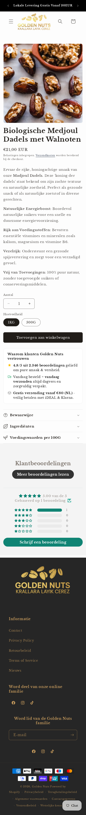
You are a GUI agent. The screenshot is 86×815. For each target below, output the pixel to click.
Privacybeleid (33, 792)
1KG (11, 322)
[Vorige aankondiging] (8, 6)
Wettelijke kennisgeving (57, 805)
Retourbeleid (20, 651)
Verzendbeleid (26, 805)
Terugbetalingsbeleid (62, 792)
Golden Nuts (40, 786)
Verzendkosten (45, 155)
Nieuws (15, 671)
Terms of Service (23, 661)
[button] (11, 21)
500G (31, 322)
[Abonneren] (72, 735)
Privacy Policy (21, 640)
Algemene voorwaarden (31, 798)
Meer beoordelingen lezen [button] (43, 474)
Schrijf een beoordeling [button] (43, 542)
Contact (15, 631)
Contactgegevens (63, 798)
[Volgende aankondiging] (78, 6)
